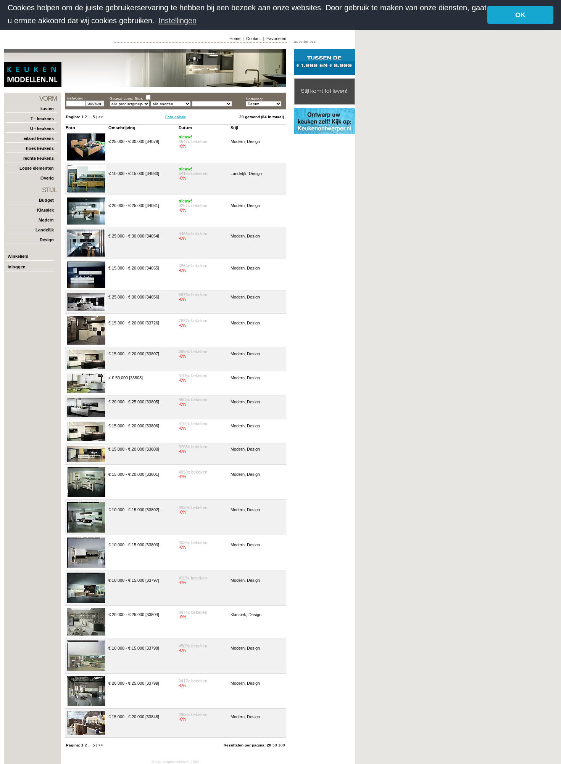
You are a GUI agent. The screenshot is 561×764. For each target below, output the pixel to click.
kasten (47, 108)
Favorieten (276, 38)
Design (47, 240)
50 (275, 745)
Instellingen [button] (177, 20)
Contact (253, 38)
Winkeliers (18, 256)
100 (281, 745)
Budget (46, 200)
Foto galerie (175, 117)
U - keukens (42, 128)
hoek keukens (40, 148)
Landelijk (44, 230)
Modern (46, 220)
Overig (47, 178)
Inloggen (17, 267)
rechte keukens (38, 158)
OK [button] (520, 15)
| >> (99, 117)
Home (234, 38)
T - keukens (42, 118)
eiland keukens (39, 138)
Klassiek (45, 210)
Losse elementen (36, 168)
